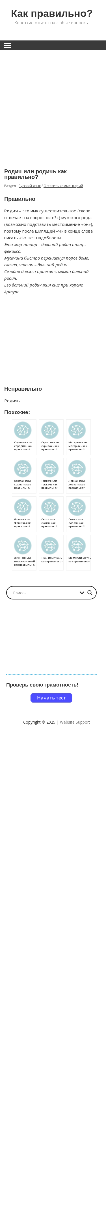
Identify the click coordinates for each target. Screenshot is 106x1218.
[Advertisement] (53, 105)
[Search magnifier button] (90, 593)
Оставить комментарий (63, 185)
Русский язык (30, 185)
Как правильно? (52, 13)
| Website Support (73, 722)
